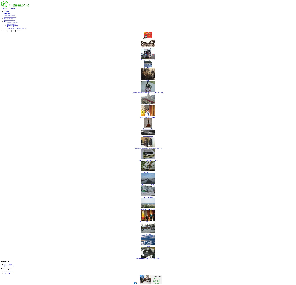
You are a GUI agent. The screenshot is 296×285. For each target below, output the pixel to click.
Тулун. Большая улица (148, 47)
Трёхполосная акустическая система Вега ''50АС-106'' (148, 148)
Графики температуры (9, 20)
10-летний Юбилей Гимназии (148, 117)
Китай (148, 104)
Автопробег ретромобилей (148, 59)
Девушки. (148, 80)
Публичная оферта (8, 264)
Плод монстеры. (148, 172)
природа (148, 246)
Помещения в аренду (12, 25)
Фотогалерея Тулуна (9, 18)
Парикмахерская (11, 24)
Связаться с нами (8, 272)
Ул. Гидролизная (148, 234)
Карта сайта (7, 273)
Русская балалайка (148, 129)
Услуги (5, 21)
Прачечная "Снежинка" (13, 27)
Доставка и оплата (8, 266)
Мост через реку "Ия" (148, 184)
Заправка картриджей (12, 22)
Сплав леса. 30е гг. (148, 136)
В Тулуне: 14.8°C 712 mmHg (8, 8)
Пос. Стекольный (148, 197)
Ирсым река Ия (148, 67)
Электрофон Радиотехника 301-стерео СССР (148, 258)
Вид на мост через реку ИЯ (148, 209)
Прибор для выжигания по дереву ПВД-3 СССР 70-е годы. (148, 92)
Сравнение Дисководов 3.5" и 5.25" (148, 160)
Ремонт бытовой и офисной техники (16, 28)
